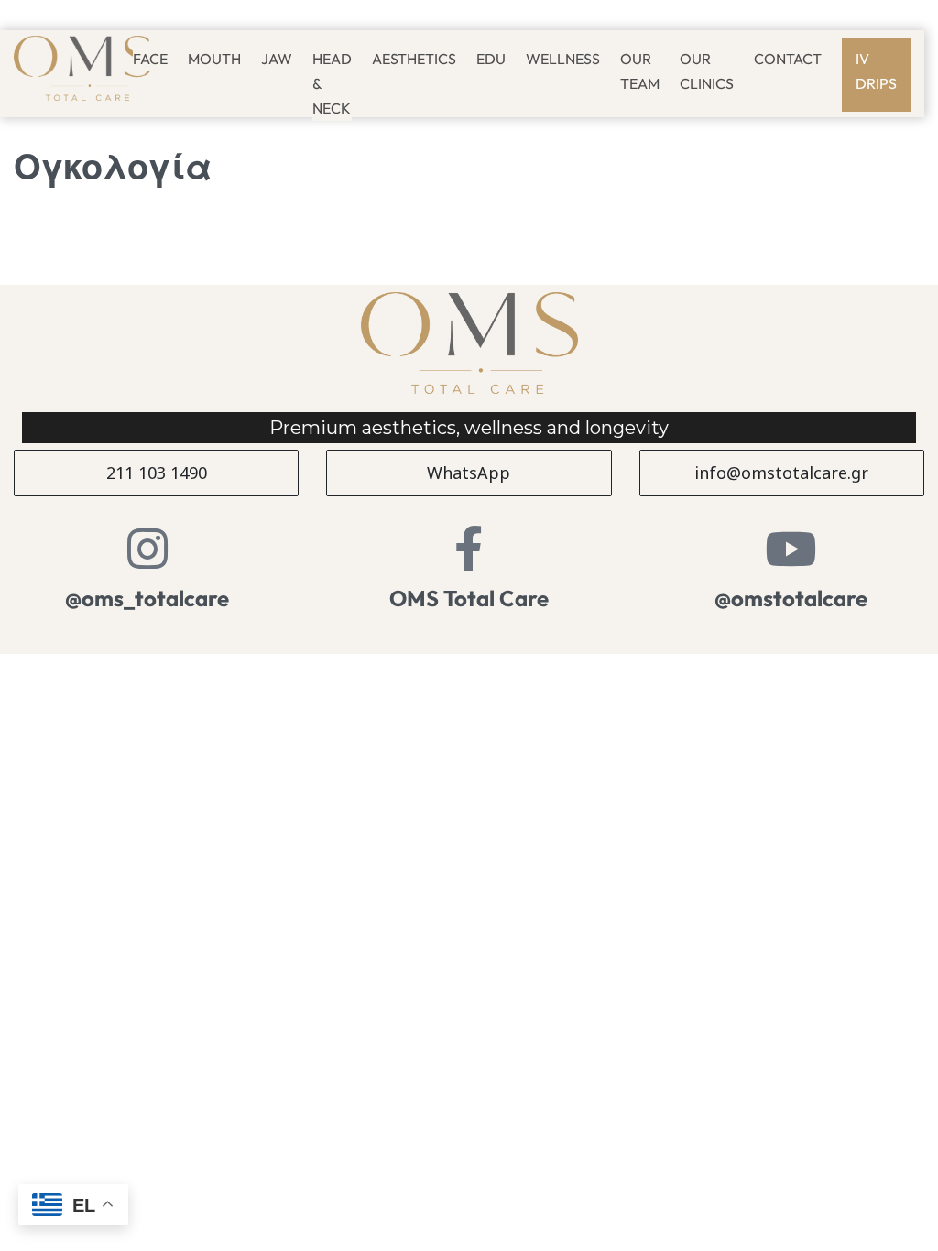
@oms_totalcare (147, 598)
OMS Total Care (469, 598)
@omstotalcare (790, 598)
